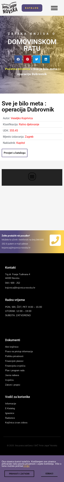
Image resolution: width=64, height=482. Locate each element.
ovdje (26, 466)
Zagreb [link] (29, 136)
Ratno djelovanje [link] (29, 124)
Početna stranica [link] (17, 69)
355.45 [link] (14, 130)
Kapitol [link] (20, 142)
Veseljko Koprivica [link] (22, 118)
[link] (10, 8)
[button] (18, 59)
